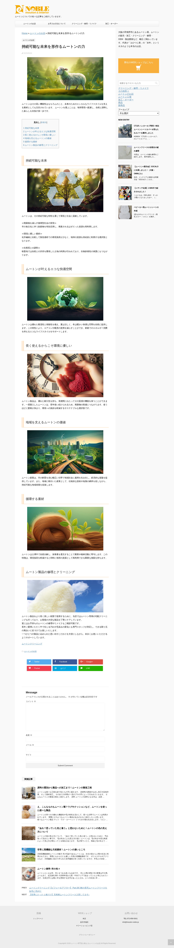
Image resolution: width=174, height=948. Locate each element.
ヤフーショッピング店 (84, 926)
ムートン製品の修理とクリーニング (40, 145)
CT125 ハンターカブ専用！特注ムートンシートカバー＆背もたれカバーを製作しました (146, 129)
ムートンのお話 (29, 24)
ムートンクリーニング (32, 644)
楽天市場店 (84, 922)
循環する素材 (30, 141)
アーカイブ (123, 109)
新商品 (121, 105)
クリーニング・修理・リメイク (84, 24)
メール (30, 745)
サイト (29, 755)
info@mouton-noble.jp (130, 922)
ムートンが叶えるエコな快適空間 (39, 131)
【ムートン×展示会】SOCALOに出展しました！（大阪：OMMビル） (146, 170)
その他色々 (123, 91)
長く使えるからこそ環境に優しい (39, 135)
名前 (29, 735)
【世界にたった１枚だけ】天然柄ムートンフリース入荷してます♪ (59, 894)
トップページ (38, 919)
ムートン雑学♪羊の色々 (48, 869)
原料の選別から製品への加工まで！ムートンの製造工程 (64, 787)
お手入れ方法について (57, 24)
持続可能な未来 (31, 128)
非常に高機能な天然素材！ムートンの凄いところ (61, 849)
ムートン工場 (124, 97)
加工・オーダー (111, 24)
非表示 (44, 122)
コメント (31, 701)
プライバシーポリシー (87, 935)
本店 (84, 919)
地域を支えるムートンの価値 (37, 138)
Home (25, 33)
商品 (120, 102)
